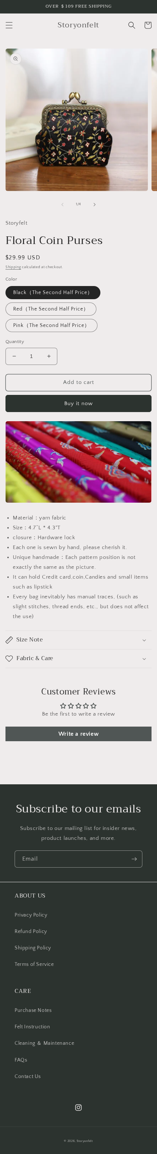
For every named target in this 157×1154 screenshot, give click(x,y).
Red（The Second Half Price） (51, 309)
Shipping (13, 267)
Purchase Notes (33, 1010)
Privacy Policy (31, 915)
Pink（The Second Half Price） (51, 325)
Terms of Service (34, 964)
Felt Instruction (32, 1027)
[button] (9, 25)
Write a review (78, 734)
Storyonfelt (85, 1141)
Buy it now (78, 403)
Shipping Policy (33, 948)
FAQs (21, 1060)
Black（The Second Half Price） (53, 293)
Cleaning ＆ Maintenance (44, 1043)
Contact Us (28, 1076)
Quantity (14, 341)
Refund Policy (31, 931)
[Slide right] (95, 205)
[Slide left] (62, 205)
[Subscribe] (134, 859)
